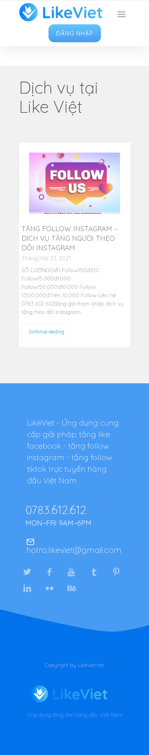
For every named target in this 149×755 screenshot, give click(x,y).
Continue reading (46, 332)
